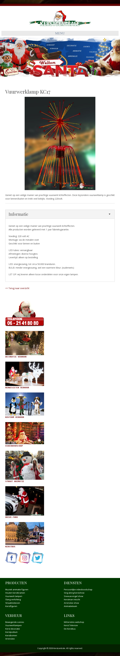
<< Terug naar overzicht (17, 288)
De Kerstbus (70, 628)
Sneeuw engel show (73, 596)
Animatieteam (70, 606)
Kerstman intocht (72, 599)
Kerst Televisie (71, 625)
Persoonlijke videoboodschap (78, 589)
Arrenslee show (71, 602)
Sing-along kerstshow (74, 592)
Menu (60, 33)
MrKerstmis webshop (74, 622)
